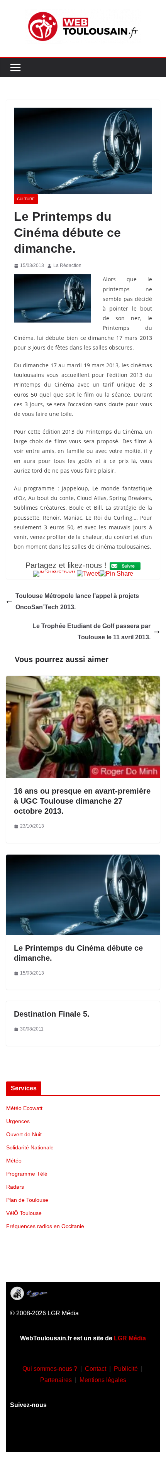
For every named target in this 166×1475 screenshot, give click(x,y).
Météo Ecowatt (24, 1108)
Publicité (126, 1368)
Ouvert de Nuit (24, 1134)
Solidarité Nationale (30, 1147)
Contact (95, 1368)
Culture (26, 199)
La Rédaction (67, 265)
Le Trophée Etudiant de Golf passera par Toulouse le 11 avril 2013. (91, 631)
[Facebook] (37, 1434)
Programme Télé (26, 1174)
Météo (14, 1160)
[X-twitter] (105, 1434)
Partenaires (56, 1380)
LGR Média (130, 1338)
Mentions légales (103, 1380)
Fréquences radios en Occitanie (45, 1226)
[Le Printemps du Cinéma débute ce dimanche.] (83, 860)
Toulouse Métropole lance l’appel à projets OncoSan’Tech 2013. (77, 601)
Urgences (18, 1121)
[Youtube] (83, 1434)
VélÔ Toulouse (24, 1213)
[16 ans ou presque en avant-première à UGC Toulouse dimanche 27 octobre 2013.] (83, 681)
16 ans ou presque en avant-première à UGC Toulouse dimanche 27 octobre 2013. (82, 801)
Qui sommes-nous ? (49, 1368)
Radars (15, 1187)
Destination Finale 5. (52, 1014)
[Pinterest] (128, 1434)
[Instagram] (60, 1434)
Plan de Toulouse (27, 1200)
